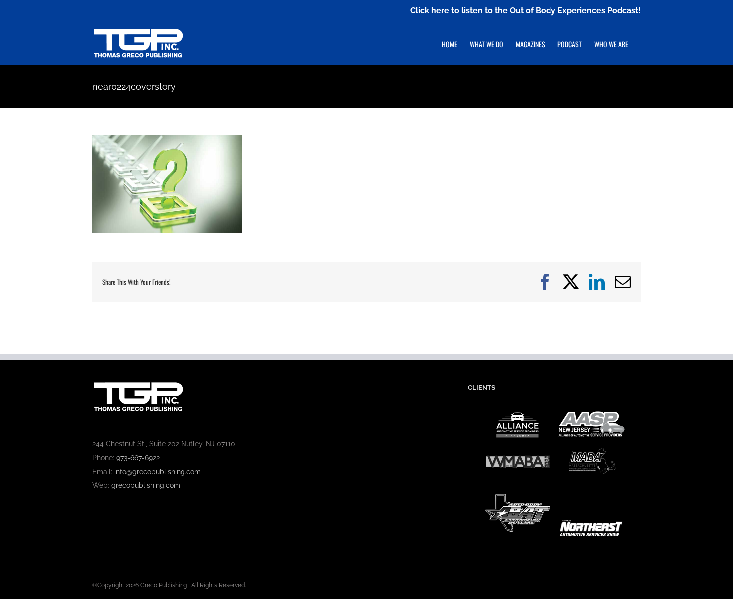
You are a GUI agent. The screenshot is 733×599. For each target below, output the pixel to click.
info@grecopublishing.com (157, 472)
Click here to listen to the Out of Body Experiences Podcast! (525, 10)
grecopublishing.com (145, 485)
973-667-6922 (138, 458)
